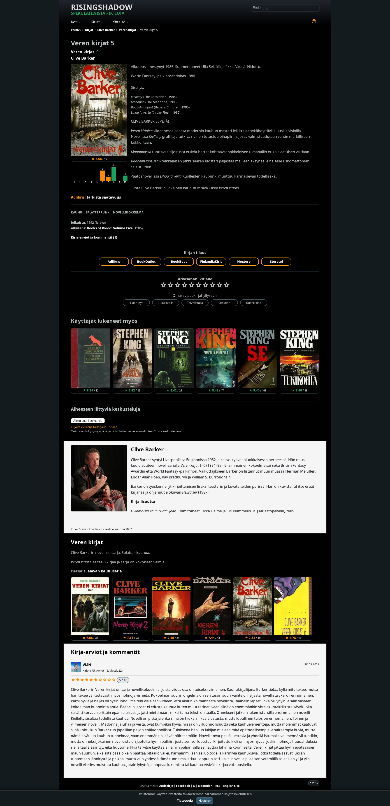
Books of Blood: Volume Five (110, 228)
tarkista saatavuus (104, 197)
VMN (87, 664)
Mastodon (205, 786)
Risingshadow (101, 9)
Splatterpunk (98, 212)
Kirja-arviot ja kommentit (105, 652)
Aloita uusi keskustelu (87, 420)
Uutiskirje (166, 786)
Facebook (183, 786)
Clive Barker (83, 58)
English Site (231, 786)
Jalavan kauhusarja (104, 571)
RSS (217, 786)
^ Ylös (314, 783)
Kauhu (76, 212)
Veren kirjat (82, 51)
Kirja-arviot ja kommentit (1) (94, 237)
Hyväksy (205, 800)
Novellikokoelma (128, 212)
